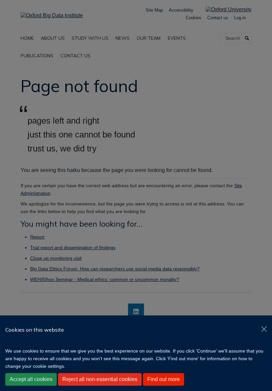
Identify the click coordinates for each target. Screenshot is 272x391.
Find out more (163, 379)
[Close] (264, 329)
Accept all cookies (31, 379)
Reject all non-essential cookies (99, 379)
